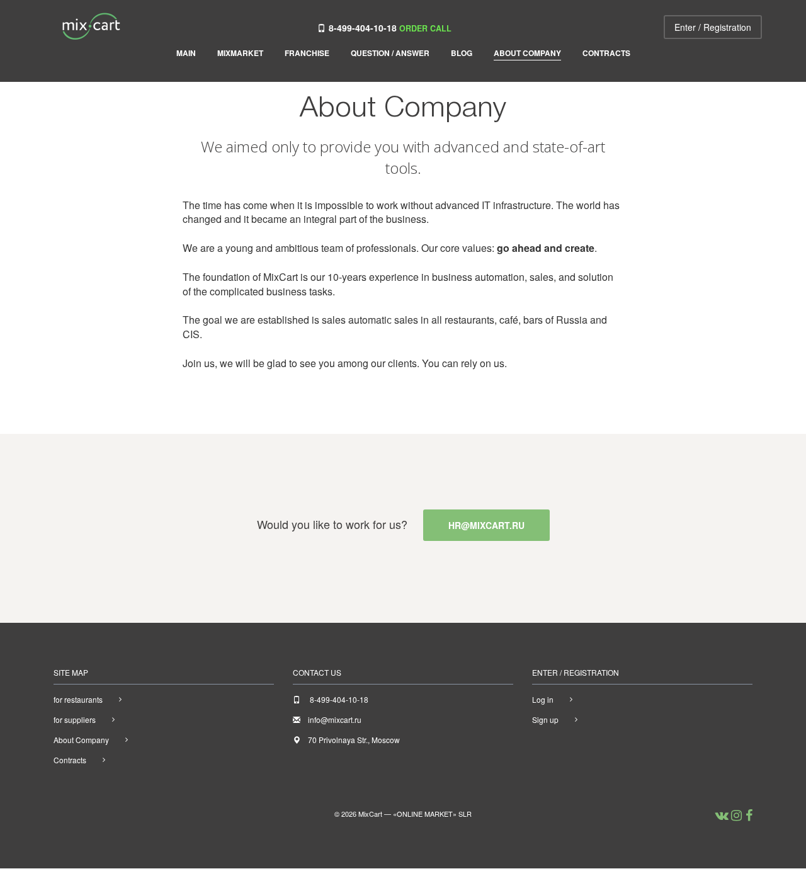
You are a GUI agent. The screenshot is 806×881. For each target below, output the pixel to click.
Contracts (606, 54)
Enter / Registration (712, 27)
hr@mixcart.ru (486, 525)
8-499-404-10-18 (363, 27)
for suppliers (75, 719)
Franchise (307, 54)
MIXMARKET (240, 54)
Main (186, 54)
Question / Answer (390, 54)
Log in (542, 699)
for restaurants (78, 699)
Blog (461, 54)
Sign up (545, 719)
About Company (527, 54)
